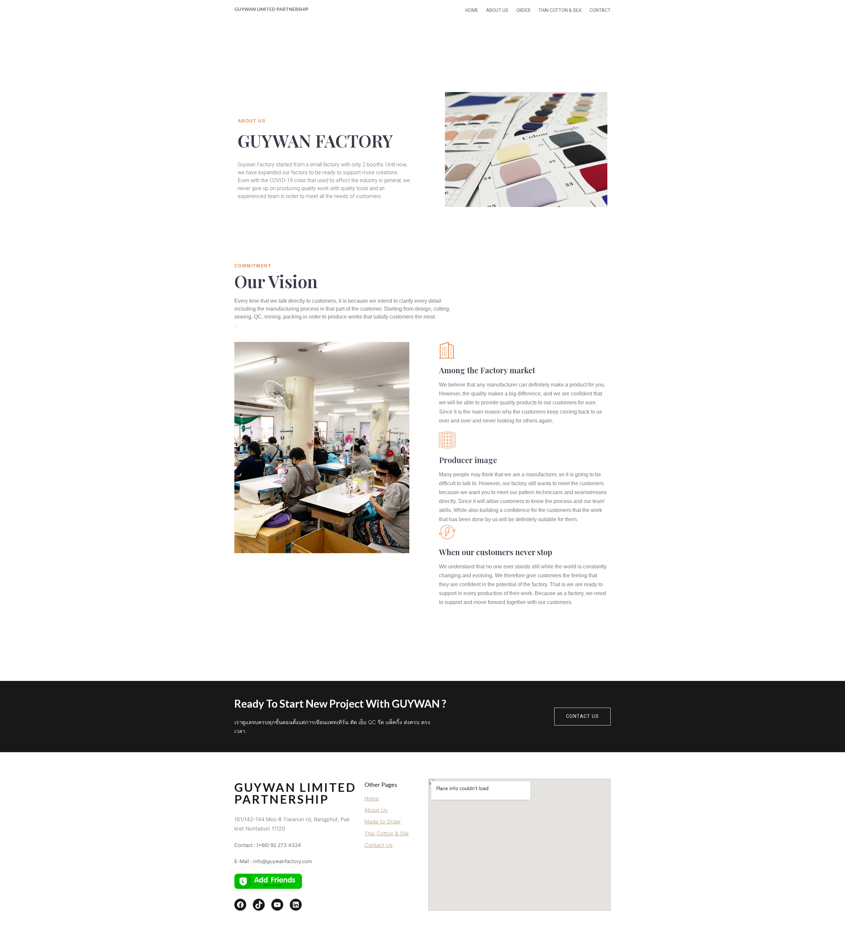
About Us (376, 810)
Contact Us (582, 716)
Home (371, 798)
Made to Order (382, 821)
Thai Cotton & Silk (386, 833)
